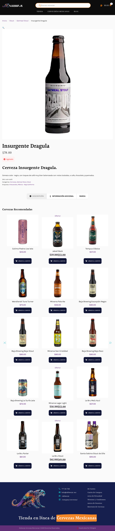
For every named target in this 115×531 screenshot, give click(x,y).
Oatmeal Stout (23, 21)
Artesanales (13, 184)
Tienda (40, 11)
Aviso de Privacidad (94, 496)
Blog (76, 11)
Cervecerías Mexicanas (58, 11)
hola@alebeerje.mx (69, 492)
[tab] (37, 196)
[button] (3, 28)
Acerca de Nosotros (94, 503)
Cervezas (13, 182)
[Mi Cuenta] (101, 5)
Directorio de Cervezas (95, 507)
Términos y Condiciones (96, 499)
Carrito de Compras (94, 492)
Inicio (4, 21)
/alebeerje (65, 496)
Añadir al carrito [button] (24, 261)
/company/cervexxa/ (70, 500)
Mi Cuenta (91, 489)
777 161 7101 (66, 489)
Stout (11, 21)
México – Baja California (26, 184)
